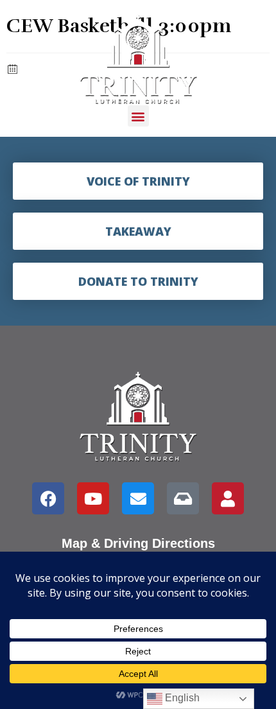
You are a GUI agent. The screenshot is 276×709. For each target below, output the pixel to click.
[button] (138, 116)
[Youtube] (93, 498)
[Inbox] (183, 498)
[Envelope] (138, 498)
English (181, 697)
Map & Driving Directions (138, 543)
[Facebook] (48, 498)
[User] (228, 498)
